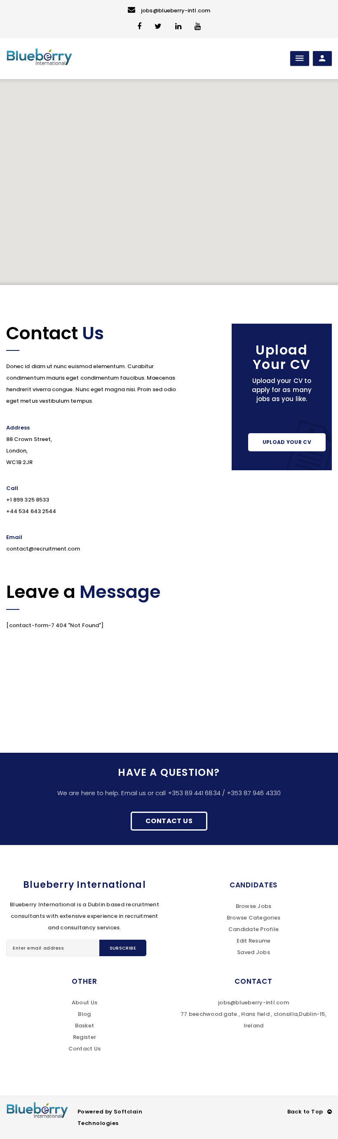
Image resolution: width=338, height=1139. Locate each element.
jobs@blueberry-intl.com (175, 10)
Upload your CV (287, 442)
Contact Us (169, 821)
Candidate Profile (253, 929)
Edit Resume (254, 941)
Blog (84, 1014)
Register (84, 1037)
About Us (84, 1002)
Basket (84, 1025)
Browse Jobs (254, 906)
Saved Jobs (253, 952)
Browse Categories (253, 918)
